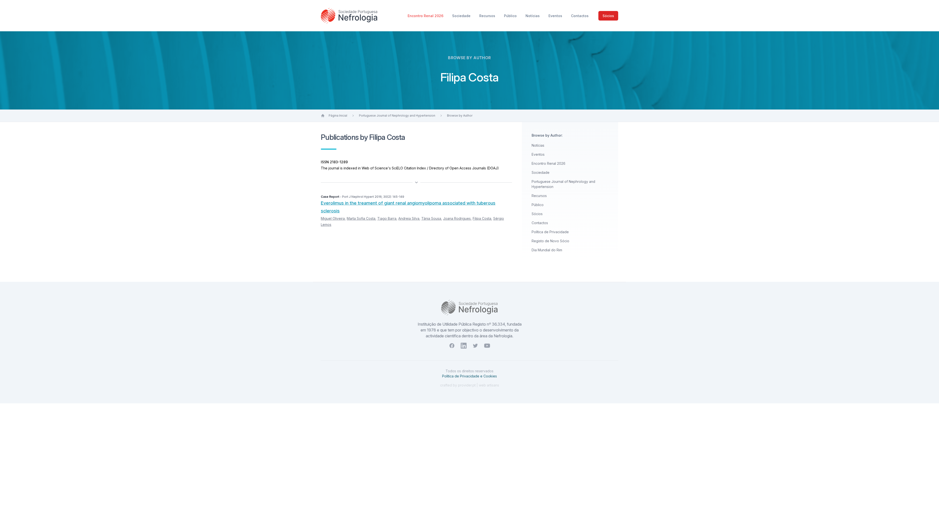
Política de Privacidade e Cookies (469, 376)
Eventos (555, 16)
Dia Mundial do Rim (547, 250)
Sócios (608, 16)
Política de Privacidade (550, 232)
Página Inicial (338, 115)
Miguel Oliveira (333, 218)
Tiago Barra (386, 218)
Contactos (580, 16)
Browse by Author (459, 115)
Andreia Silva (408, 218)
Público (511, 16)
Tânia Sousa (431, 218)
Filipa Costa (482, 218)
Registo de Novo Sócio (550, 241)
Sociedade (461, 16)
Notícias (533, 16)
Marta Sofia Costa (361, 218)
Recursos (487, 16)
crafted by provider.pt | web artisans (469, 385)
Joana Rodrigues (457, 218)
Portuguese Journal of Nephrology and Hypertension (397, 115)
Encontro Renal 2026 (426, 16)
